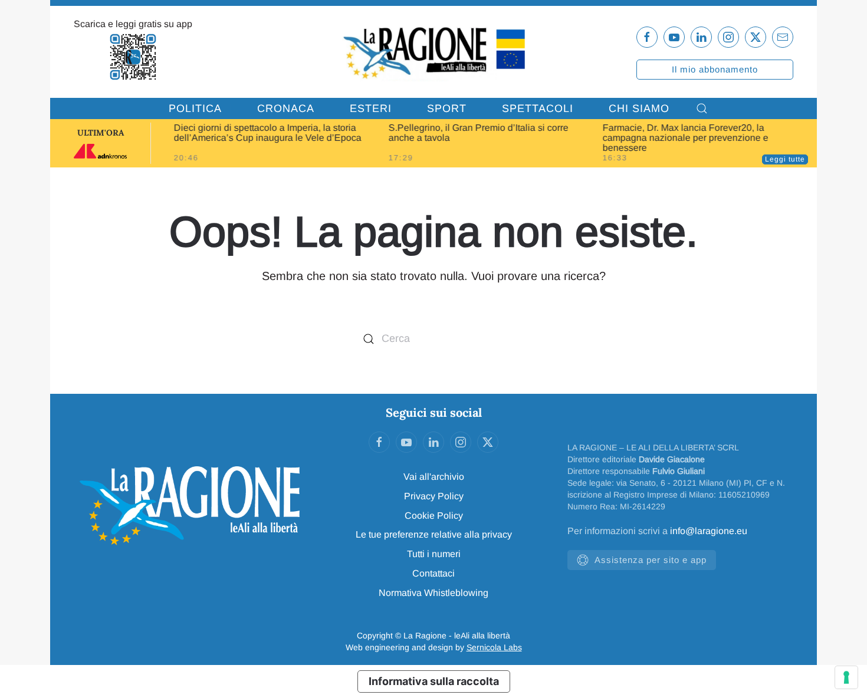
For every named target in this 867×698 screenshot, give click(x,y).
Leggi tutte (785, 159)
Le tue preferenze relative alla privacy (434, 534)
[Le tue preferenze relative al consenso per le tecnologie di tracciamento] (846, 677)
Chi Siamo (639, 108)
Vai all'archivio (433, 477)
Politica (195, 108)
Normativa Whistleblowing (433, 593)
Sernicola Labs (494, 647)
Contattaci (433, 573)
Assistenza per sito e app (651, 560)
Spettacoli (537, 108)
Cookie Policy (434, 516)
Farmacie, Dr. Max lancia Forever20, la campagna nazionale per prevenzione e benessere (686, 138)
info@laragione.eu (708, 531)
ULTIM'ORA (100, 132)
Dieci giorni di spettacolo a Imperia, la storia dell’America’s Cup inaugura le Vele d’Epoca (268, 133)
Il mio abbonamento (715, 69)
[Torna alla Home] (433, 52)
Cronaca (285, 108)
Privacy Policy (434, 496)
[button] (702, 108)
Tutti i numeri (434, 554)
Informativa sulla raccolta (434, 681)
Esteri (371, 108)
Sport (447, 108)
